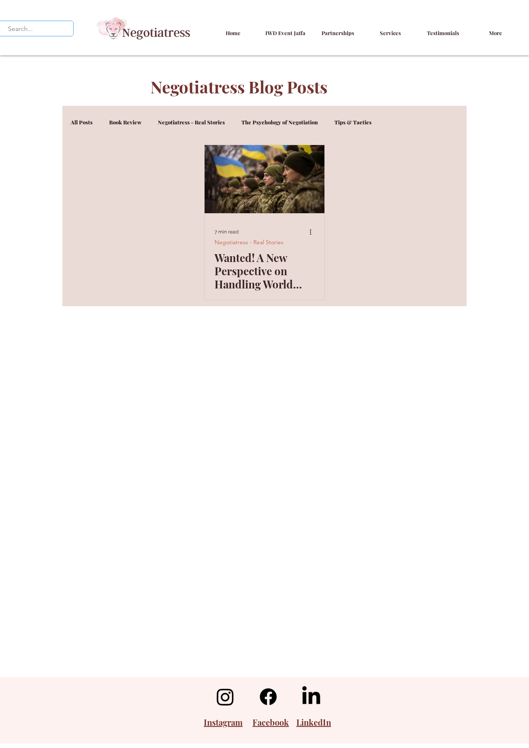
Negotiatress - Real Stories (191, 122)
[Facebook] (268, 697)
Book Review (125, 122)
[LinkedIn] (311, 697)
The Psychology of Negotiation (279, 122)
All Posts (82, 122)
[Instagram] (225, 697)
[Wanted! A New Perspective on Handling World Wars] (264, 179)
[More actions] (313, 232)
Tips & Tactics (353, 122)
